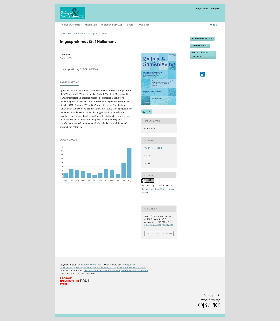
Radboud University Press (89, 264)
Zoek (215, 25)
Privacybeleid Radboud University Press (95, 267)
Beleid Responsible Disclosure (131, 267)
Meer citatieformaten (158, 234)
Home (63, 34)
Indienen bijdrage (112, 25)
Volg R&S (144, 25)
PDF (147, 111)
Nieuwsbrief (199, 45)
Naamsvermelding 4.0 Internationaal (157, 189)
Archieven (91, 25)
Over (130, 25)
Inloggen (215, 8)
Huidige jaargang (70, 25)
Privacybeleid (66, 267)
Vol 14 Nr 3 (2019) (90, 34)
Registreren (202, 8)
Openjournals (129, 264)
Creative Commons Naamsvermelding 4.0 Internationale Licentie (116, 270)
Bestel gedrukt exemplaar (200, 54)
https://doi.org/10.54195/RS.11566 (81, 69)
